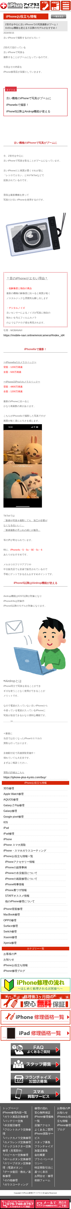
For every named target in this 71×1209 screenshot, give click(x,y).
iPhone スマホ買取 (14, 844)
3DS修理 (8, 788)
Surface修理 (10, 926)
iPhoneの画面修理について (21, 878)
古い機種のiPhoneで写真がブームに (28, 98)
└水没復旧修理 (11, 1125)
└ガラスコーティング (15, 1184)
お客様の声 (10, 954)
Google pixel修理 (13, 816)
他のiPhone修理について (20, 901)
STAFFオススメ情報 (17, 895)
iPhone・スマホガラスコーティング (24, 850)
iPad (6, 827)
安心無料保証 (42, 1112)
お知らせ (8, 959)
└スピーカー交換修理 (15, 1154)
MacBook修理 (11, 914)
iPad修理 (8, 833)
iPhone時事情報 (14, 884)
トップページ (10, 1108)
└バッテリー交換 (13, 1121)
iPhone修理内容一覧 (15, 1112)
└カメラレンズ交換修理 (17, 1142)
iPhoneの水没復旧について (21, 873)
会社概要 (40, 1154)
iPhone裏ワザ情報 (16, 890)
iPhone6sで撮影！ (17, 104)
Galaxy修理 (10, 811)
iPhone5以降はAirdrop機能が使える (28, 111)
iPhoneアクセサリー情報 (20, 861)
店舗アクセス (42, 1125)
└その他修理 (10, 1180)
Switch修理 (10, 931)
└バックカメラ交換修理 (17, 1138)
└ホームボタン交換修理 (17, 1159)
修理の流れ (41, 1108)
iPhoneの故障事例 (16, 867)
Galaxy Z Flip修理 (13, 805)
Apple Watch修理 (13, 794)
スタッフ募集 (42, 1142)
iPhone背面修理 (12, 909)
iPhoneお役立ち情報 (15, 965)
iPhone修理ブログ (14, 970)
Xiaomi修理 (10, 937)
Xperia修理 (10, 942)
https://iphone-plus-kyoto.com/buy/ (24, 777)
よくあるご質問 (44, 1129)
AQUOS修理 (10, 799)
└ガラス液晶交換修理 (15, 1116)
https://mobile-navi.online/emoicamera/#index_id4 (33, 335)
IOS (5, 822)
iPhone (7, 839)
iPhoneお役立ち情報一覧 (18, 856)
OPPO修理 (9, 920)
